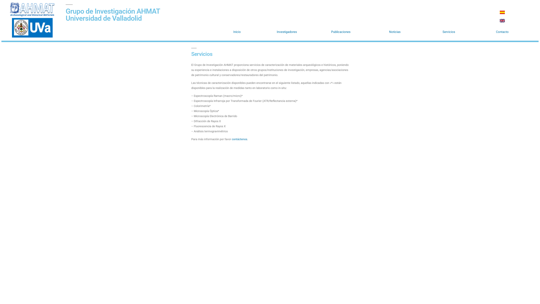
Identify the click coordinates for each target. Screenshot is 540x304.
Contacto (502, 32)
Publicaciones (340, 32)
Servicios (449, 32)
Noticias (394, 32)
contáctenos (239, 139)
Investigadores (287, 32)
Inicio (237, 32)
